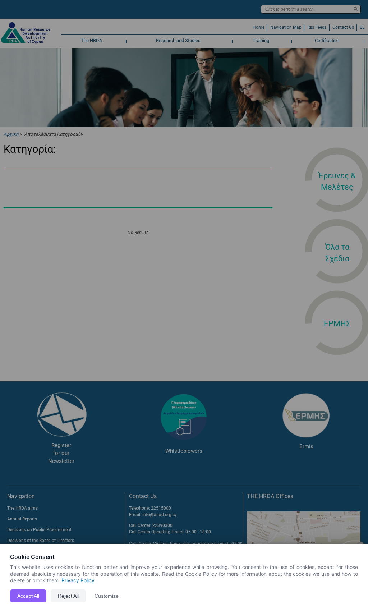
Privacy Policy (78, 580)
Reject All (68, 596)
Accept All (28, 596)
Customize (107, 596)
